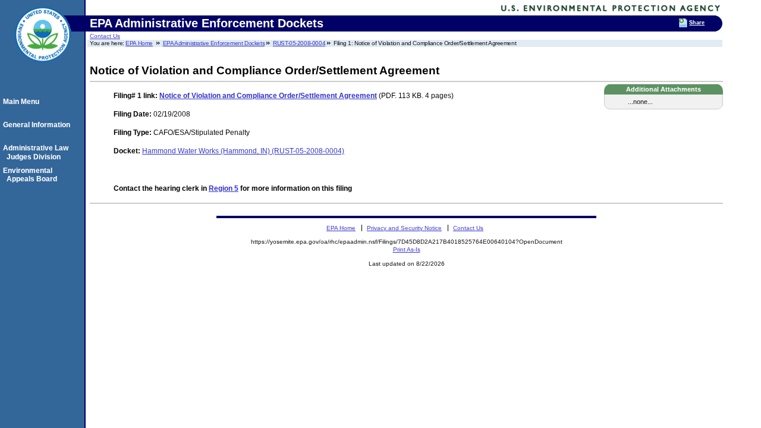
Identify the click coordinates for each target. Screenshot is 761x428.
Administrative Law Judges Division (37, 152)
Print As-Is (406, 249)
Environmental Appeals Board (32, 174)
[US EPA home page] (43, 68)
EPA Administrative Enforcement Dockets (214, 43)
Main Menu (23, 101)
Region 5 (223, 188)
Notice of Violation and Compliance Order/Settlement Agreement (268, 96)
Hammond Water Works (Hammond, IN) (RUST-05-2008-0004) (243, 151)
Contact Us (105, 36)
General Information (38, 125)
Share (697, 23)
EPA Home (139, 43)
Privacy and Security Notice (404, 228)
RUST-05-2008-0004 (299, 43)
